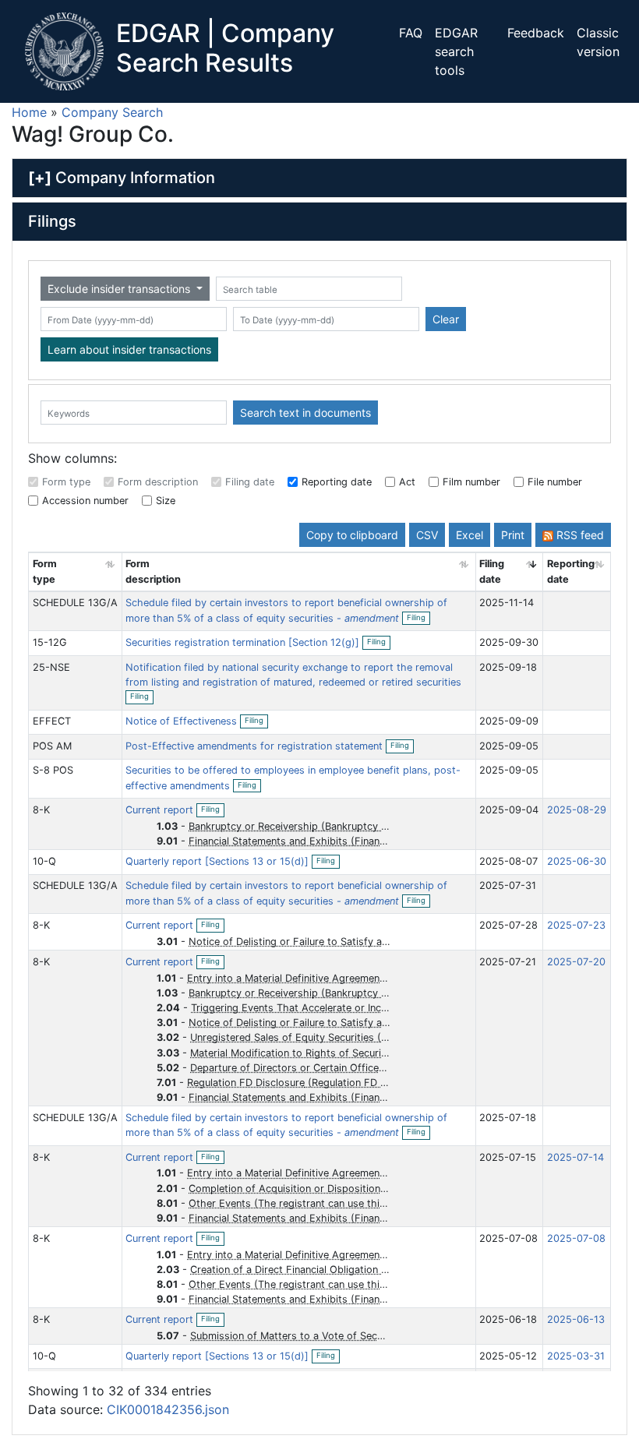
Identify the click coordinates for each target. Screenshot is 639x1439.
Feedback (535, 33)
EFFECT (52, 721)
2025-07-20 (576, 962)
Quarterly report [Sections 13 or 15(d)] (218, 861)
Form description (158, 482)
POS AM (52, 746)
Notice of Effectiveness (182, 721)
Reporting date (337, 482)
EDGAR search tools (456, 51)
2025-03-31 (576, 1356)
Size (165, 500)
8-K (41, 810)
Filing (418, 619)
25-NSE (51, 667)
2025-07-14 (575, 1157)
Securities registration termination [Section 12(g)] (243, 642)
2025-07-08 (576, 1238)
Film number (471, 482)
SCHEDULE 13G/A (75, 602)
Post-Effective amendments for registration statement (255, 746)
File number (555, 482)
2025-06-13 (576, 1319)
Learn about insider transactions (129, 349)
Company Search (112, 112)
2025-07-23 (576, 925)
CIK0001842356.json (168, 1409)
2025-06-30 (576, 861)
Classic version (598, 42)
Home (29, 112)
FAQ (410, 33)
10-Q (44, 861)
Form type (66, 482)
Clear (445, 319)
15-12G (50, 642)
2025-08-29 (576, 810)
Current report (160, 810)
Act (407, 482)
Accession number (85, 500)
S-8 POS (53, 770)
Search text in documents (305, 412)
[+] (39, 177)
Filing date (249, 482)
